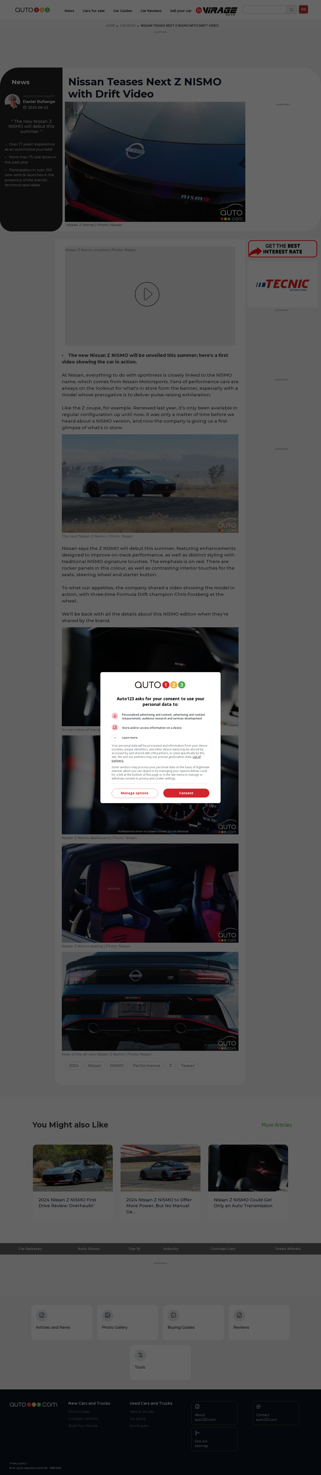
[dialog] (160, 737)
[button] (160, 737)
